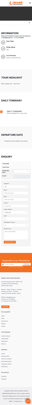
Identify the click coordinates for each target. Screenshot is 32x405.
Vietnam (3, 323)
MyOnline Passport (6, 361)
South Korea (4, 321)
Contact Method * (8, 209)
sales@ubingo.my (18, 401)
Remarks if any (7, 228)
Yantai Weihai (4, 338)
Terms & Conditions (6, 358)
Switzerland (4, 341)
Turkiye (3, 326)
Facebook (4, 376)
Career (3, 353)
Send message (10, 242)
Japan (3, 316)
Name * (5, 190)
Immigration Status (6, 364)
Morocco (3, 343)
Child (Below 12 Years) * (9, 222)
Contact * (6, 203)
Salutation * (6, 183)
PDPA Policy (4, 366)
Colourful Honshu (5, 336)
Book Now (5, 306)
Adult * (5, 215)
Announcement (5, 356)
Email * (5, 196)
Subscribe (27, 264)
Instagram (4, 379)
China (2, 318)
